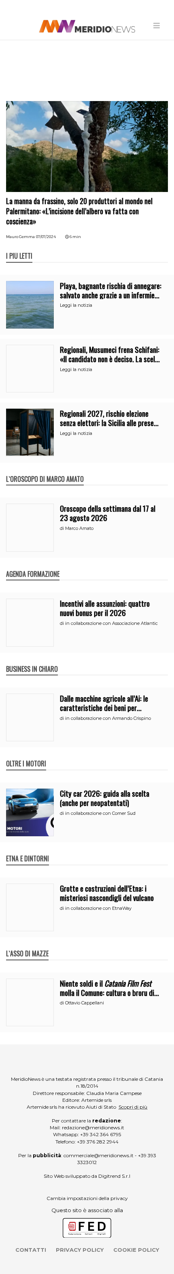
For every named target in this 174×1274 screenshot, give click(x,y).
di (62, 528)
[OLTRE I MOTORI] (26, 755)
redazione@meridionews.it (93, 1127)
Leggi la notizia (76, 305)
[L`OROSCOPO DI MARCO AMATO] (45, 470)
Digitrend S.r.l (114, 1176)
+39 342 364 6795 (100, 1134)
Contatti (30, 1250)
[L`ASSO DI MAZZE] (27, 945)
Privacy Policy (80, 1250)
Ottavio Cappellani (84, 1003)
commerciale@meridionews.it (99, 1155)
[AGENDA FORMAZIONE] (32, 565)
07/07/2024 (46, 236)
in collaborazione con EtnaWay (98, 908)
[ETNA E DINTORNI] (27, 850)
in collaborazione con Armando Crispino (108, 718)
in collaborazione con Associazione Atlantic (111, 623)
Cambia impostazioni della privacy (87, 1198)
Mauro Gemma (20, 236)
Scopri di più (133, 1107)
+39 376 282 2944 (98, 1142)
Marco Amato (79, 528)
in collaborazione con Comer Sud (100, 813)
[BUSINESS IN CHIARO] (32, 660)
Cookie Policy (136, 1250)
